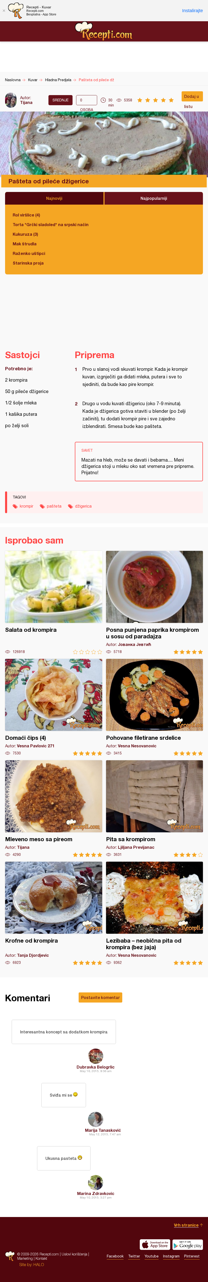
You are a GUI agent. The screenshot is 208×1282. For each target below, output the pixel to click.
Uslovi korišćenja (74, 1254)
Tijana (26, 102)
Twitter (134, 1256)
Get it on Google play (187, 1244)
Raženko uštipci (29, 253)
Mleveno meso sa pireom (53, 808)
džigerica (83, 506)
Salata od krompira (53, 602)
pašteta (54, 506)
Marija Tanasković (103, 1130)
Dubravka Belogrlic (96, 1066)
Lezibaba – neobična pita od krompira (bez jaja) (154, 913)
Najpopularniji (154, 198)
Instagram (171, 1256)
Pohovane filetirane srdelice (154, 707)
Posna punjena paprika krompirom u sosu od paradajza (154, 602)
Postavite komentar (100, 997)
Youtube (152, 1256)
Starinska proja (28, 262)
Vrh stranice (186, 1225)
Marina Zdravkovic (95, 1193)
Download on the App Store (155, 1244)
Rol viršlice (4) (26, 214)
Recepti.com (104, 31)
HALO (38, 1264)
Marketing (25, 1258)
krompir (26, 506)
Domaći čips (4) (53, 707)
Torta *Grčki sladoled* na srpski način (51, 224)
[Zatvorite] (3, 10)
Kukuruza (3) (25, 234)
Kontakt (41, 1258)
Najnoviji (54, 198)
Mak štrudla (25, 243)
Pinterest (192, 1256)
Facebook (115, 1256)
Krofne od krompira (53, 913)
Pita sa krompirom (154, 808)
